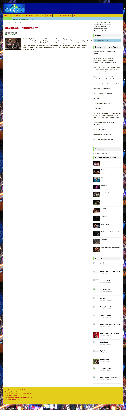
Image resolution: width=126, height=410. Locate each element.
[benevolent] (96, 165)
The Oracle (115, 117)
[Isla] (96, 180)
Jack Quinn (104, 342)
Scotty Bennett (105, 307)
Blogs (76, 16)
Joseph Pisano (105, 316)
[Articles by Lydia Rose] (96, 354)
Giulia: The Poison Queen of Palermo (111, 247)
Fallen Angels (108, 103)
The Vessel (104, 216)
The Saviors (104, 239)
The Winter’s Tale (105, 200)
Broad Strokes (104, 185)
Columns (7, 16)
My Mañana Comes (107, 139)
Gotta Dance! (106, 88)
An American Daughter (107, 193)
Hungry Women (105, 224)
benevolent (104, 162)
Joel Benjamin (105, 280)
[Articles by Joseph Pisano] (96, 319)
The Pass (103, 208)
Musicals (16, 16)
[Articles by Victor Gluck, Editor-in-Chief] (96, 275)
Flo (99, 98)
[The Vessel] (96, 219)
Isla (23, 18)
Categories (96, 153)
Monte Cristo (104, 129)
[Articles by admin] (96, 302)
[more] (32, 49)
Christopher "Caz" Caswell (109, 333)
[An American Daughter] (96, 196)
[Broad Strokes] (96, 188)
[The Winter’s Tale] (96, 204)
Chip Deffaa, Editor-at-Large (110, 324)
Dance (49, 16)
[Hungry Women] (96, 227)
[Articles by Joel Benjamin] (96, 284)
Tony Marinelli (105, 289)
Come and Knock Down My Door (111, 83)
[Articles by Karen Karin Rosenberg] (96, 381)
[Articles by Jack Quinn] (96, 346)
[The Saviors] (96, 243)
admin (102, 298)
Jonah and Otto (11, 33)
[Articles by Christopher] (96, 337)
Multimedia (40, 16)
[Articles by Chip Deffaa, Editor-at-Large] (96, 328)
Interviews (67, 16)
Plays (25, 16)
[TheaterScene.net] (63, 8)
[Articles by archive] (96, 266)
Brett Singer (104, 359)
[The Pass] (96, 211)
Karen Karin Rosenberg (108, 377)
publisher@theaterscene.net (102, 24)
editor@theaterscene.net (100, 28)
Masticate (103, 169)
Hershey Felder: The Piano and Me (110, 232)
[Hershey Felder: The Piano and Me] (96, 235)
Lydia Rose (104, 351)
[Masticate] (96, 173)
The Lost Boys (108, 93)
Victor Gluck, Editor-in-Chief (110, 272)
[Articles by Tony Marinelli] (96, 293)
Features (57, 16)
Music (31, 16)
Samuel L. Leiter (106, 368)
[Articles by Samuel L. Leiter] (96, 372)
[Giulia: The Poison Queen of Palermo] (96, 250)
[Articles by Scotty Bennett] (96, 310)
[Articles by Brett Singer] (96, 363)
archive (102, 263)
